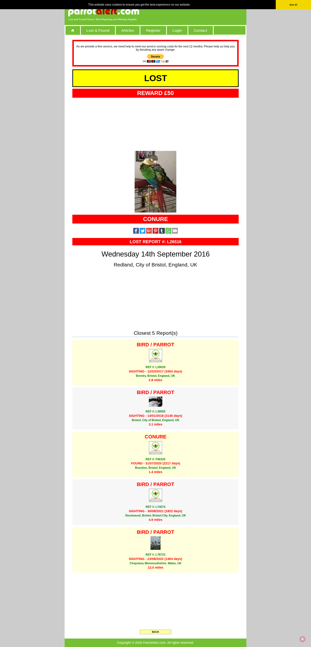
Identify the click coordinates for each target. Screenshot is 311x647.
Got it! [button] (293, 4)
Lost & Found (97, 30)
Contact (200, 30)
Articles (127, 30)
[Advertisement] (201, 11)
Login (177, 30)
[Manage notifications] (302, 639)
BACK (155, 631)
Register (153, 30)
